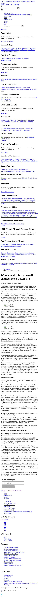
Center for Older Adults (22, 244)
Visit (5, 18)
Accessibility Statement (11, 547)
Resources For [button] (8, 13)
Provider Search (5, 263)
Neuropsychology (10, 256)
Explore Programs (6, 58)
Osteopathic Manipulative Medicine (16, 254)
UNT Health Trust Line (11, 554)
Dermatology (11, 253)
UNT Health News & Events (28, 178)
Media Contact (8, 575)
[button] (1, 6)
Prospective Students (10, 14)
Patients (3, 237)
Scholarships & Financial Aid (15, 89)
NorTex (3, 210)
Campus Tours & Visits (19, 161)
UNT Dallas (7, 539)
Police (6, 578)
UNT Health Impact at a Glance (23, 120)
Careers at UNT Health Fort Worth (14, 552)
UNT (5, 537)
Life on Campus (5, 159)
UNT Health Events (24, 130)
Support (6, 498)
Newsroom (7, 576)
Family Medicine (11, 244)
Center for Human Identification (10, 198)
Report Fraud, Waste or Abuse (13, 581)
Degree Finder (15, 58)
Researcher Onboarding (30, 217)
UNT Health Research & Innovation (11, 128)
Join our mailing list (8, 479)
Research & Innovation (7, 192)
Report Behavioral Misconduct (13, 565)
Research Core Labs (13, 213)
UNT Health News (13, 130)
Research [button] (3, 179)
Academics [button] (4, 29)
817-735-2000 (5, 519)
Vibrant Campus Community (18, 159)
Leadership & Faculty (10, 121)
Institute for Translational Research (16, 202)
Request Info (8, 19)
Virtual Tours (9, 161)
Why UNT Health (9, 508)
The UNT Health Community (24, 121)
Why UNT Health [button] (6, 101)
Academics (7, 501)
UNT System (8, 540)
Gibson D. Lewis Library (15, 169)
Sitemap (6, 580)
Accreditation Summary (11, 549)
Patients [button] (3, 225)
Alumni (9, 16)
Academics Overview (7, 41)
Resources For (9, 510)
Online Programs (24, 58)
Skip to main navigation (19, 1)
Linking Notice (8, 563)
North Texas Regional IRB (27, 213)
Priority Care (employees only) (13, 246)
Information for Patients (26, 263)
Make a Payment (9, 264)
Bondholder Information (11, 550)
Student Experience (10, 503)
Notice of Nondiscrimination (12, 558)
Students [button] (3, 140)
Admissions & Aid (9, 505)
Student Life (4, 169)
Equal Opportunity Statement (12, 560)
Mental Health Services (11, 555)
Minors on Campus (9, 557)
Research (7, 506)
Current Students (21, 14)
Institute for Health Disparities (13, 200)
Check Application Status (8, 79)
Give (5, 22)
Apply (6, 21)
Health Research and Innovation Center (16, 210)
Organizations (8, 171)
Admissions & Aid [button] (6, 60)
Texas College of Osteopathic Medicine (12, 48)
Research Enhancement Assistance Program (18, 212)
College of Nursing (12, 51)
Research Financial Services (15, 217)
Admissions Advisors (21, 79)
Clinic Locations (14, 263)
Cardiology (4, 253)
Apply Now (4, 72)
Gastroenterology (20, 253)
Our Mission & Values (7, 120)
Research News (5, 224)
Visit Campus (4, 152)
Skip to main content (7, 1)
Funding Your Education (8, 87)
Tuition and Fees (19, 87)
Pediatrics (3, 244)
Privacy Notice (8, 562)
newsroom (7, 269)
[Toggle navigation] (2, 10)
